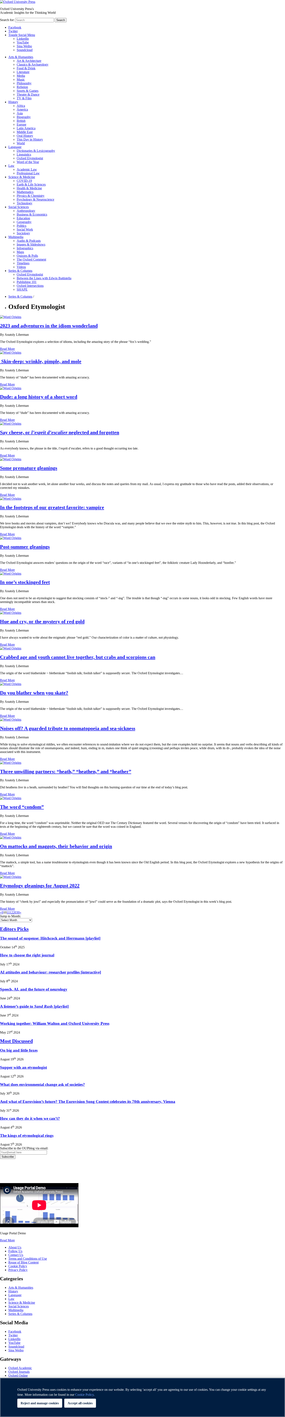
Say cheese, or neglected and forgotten (59, 432)
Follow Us (15, 1251)
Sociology (23, 233)
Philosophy (24, 83)
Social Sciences (18, 207)
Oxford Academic (20, 1368)
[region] (142, 1397)
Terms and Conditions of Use (27, 1258)
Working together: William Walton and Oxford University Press (54, 1023)
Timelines (23, 263)
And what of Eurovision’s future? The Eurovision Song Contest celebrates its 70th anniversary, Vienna (87, 1101)
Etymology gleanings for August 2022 (39, 885)
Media (21, 75)
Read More (7, 349)
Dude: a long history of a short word (38, 397)
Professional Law (28, 173)
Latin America (26, 128)
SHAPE (22, 289)
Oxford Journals (19, 1371)
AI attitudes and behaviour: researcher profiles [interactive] (50, 972)
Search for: (7, 20)
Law (11, 165)
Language (14, 147)
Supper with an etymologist (23, 1067)
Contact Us (15, 1255)
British (21, 120)
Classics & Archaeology (32, 64)
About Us (14, 1247)
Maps (20, 252)
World (21, 143)
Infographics (25, 248)
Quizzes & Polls (27, 255)
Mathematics (25, 192)
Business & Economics (32, 214)
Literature (23, 72)
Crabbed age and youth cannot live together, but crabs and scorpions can (77, 657)
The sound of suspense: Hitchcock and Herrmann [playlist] (50, 938)
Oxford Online (18, 1375)
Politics (21, 225)
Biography (24, 117)
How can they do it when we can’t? (30, 1118)
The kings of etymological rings (26, 1135)
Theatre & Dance (28, 94)
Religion (22, 87)
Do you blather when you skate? (34, 692)
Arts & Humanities (20, 57)
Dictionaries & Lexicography (36, 150)
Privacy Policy (12, 1173)
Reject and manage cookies (40, 1403)
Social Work (25, 229)
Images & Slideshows (31, 244)
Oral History (25, 135)
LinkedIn (23, 38)
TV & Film (24, 98)
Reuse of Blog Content (23, 1262)
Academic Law (27, 169)
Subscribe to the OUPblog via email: (24, 1148)
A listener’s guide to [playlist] (34, 1006)
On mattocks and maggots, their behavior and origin (56, 846)
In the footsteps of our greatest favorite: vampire (52, 507)
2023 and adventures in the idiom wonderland (49, 325)
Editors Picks (14, 929)
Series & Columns (20, 270)
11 (8, 912)
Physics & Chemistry (30, 195)
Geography (24, 222)
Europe (21, 124)
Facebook (14, 27)
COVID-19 (24, 180)
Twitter (13, 31)
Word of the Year (28, 162)
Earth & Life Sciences (31, 184)
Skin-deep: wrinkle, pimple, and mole (40, 361)
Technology (24, 203)
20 (14, 912)
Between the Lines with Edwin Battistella (44, 278)
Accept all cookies (80, 1403)
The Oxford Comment (31, 259)
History (13, 102)
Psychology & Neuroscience (35, 199)
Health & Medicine (29, 188)
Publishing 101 (27, 282)
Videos (21, 267)
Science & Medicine (21, 177)
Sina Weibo (24, 46)
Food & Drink (26, 68)
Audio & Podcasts (29, 240)
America (22, 109)
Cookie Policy (17, 1266)
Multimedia (15, 237)
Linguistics (24, 154)
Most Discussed (16, 1041)
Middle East (25, 132)
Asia (20, 113)
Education (23, 218)
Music (21, 79)
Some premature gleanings (28, 468)
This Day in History (30, 139)
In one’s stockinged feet (25, 582)
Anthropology (26, 210)
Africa (21, 105)
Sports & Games (27, 90)
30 (18, 912)
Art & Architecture (29, 60)
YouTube (23, 42)
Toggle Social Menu (21, 35)
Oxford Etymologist (30, 158)
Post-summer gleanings (25, 546)
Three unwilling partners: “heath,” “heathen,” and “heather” (65, 771)
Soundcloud (25, 50)
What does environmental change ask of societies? (42, 1084)
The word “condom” (22, 807)
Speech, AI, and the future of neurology (33, 989)
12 (11, 912)
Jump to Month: (10, 916)
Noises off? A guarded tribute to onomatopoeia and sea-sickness (67, 728)
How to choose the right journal (27, 955)
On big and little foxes (19, 1050)
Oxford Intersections (30, 285)
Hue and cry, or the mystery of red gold (42, 621)
